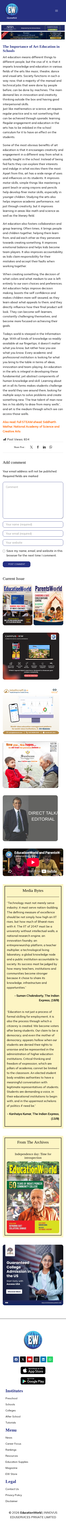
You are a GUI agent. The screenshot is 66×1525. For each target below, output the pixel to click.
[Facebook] (38, 447)
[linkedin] (44, 447)
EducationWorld (31, 1512)
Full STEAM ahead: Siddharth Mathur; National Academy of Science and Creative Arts (31, 426)
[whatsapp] (49, 447)
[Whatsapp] (50, 1359)
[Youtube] (30, 1359)
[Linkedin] (43, 1359)
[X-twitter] (23, 1359)
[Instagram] (36, 1359)
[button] (56, 10)
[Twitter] (32, 447)
